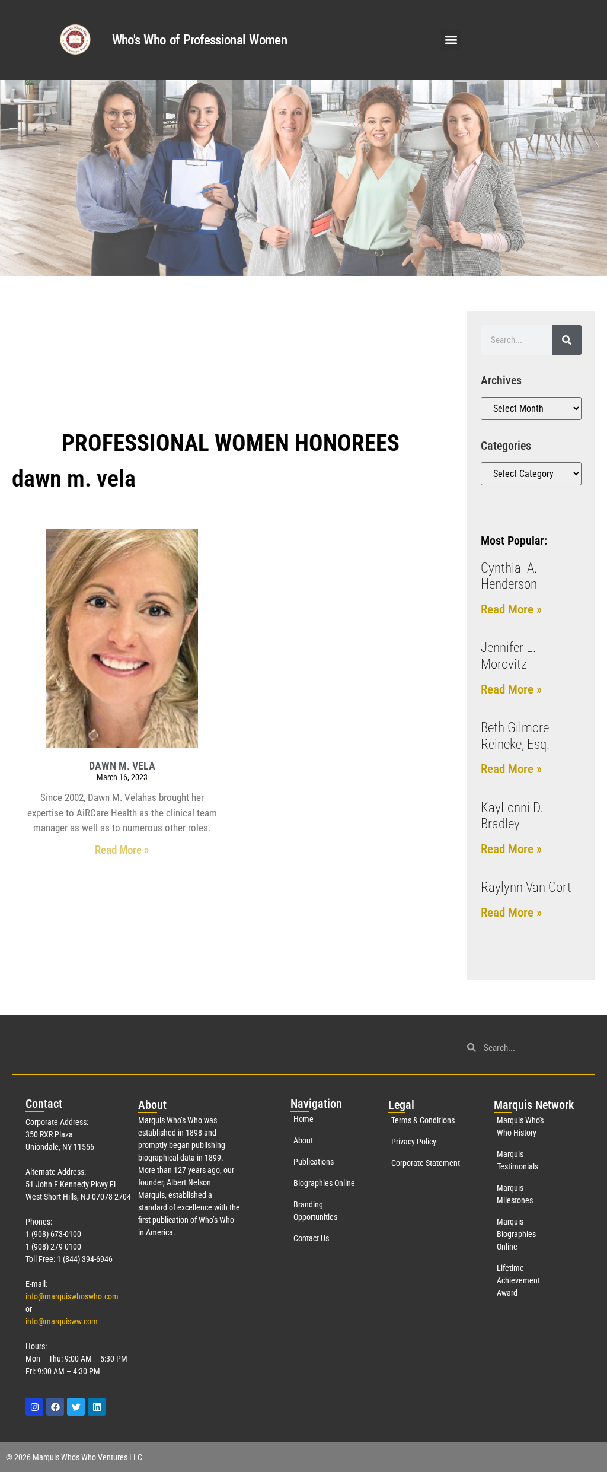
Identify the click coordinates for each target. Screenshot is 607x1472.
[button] (451, 40)
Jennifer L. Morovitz (508, 656)
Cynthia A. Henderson (509, 576)
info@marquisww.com (61, 1321)
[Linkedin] (97, 1407)
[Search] (567, 340)
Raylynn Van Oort (526, 887)
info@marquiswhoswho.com (72, 1296)
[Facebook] (55, 1407)
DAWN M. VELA (122, 765)
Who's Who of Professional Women (199, 40)
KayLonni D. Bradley (512, 816)
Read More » (122, 850)
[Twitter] (76, 1407)
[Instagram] (34, 1407)
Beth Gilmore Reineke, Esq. (515, 736)
